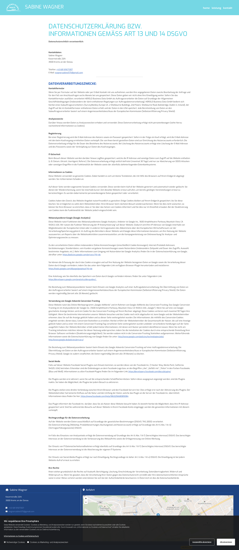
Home (206, 8)
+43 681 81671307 (64, 69)
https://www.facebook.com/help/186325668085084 (104, 396)
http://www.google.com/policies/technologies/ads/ (141, 336)
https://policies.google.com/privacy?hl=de (82, 254)
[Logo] (13, 7)
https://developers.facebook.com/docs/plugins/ (149, 371)
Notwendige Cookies (16, 542)
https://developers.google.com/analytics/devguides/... (73, 279)
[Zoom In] (86, 498)
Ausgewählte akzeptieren (201, 542)
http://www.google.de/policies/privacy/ (66, 339)
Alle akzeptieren (226, 542)
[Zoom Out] (86, 502)
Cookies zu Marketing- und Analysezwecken (49, 542)
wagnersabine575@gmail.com (69, 72)
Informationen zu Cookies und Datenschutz (21, 536)
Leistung (216, 8)
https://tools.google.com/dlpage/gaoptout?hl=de (70, 268)
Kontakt (227, 8)
